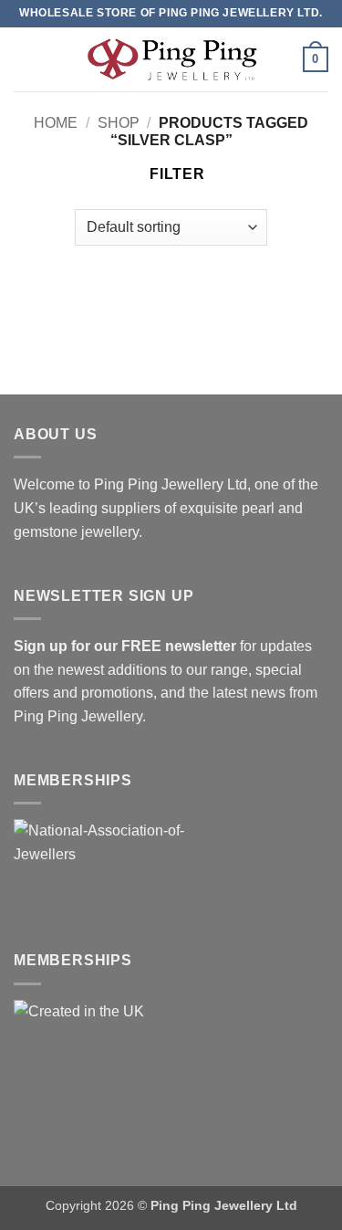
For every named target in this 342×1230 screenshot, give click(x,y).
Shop (119, 123)
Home (56, 123)
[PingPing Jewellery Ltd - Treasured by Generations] (171, 59)
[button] (25, 59)
